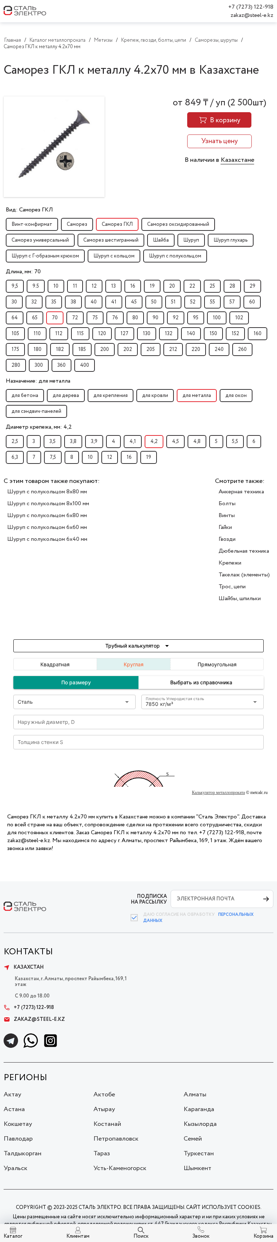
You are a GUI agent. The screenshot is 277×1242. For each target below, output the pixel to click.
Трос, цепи (232, 587)
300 (39, 365)
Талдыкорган (22, 1153)
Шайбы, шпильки (240, 598)
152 (235, 333)
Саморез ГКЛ (117, 224)
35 (53, 302)
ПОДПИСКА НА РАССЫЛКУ (149, 899)
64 (15, 317)
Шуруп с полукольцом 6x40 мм (47, 539)
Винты (227, 515)
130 (146, 333)
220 (196, 349)
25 (212, 286)
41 (113, 302)
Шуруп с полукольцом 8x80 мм (47, 492)
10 (55, 286)
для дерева (66, 395)
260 (242, 349)
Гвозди (227, 539)
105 (15, 333)
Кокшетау (18, 1124)
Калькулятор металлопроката (218, 792)
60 (252, 302)
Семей (193, 1138)
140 (191, 333)
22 (192, 286)
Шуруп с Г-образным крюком (45, 256)
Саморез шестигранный (110, 240)
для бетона (25, 395)
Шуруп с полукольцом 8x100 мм (48, 503)
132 (168, 333)
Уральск (15, 1168)
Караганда (199, 1109)
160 (257, 333)
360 (61, 365)
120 (102, 333)
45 (134, 302)
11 (75, 286)
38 (73, 302)
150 (213, 333)
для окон (236, 395)
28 (232, 286)
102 (239, 317)
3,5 (52, 441)
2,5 (15, 441)
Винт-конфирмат (32, 224)
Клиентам (77, 1236)
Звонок (201, 1236)
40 (94, 302)
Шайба (161, 240)
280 (16, 365)
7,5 (53, 457)
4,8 (197, 441)
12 (94, 286)
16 (132, 286)
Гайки (225, 527)
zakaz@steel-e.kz (251, 15)
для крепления (110, 395)
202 (127, 349)
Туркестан (199, 1153)
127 (124, 333)
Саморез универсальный (40, 240)
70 (55, 317)
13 (113, 286)
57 (232, 302)
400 (84, 365)
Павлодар (18, 1138)
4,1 (132, 441)
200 (104, 349)
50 (154, 302)
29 (252, 286)
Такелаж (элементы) (244, 575)
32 (34, 302)
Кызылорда (200, 1124)
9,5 (15, 286)
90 (155, 317)
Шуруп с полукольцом (175, 256)
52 (192, 302)
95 (195, 317)
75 (95, 317)
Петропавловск (115, 1138)
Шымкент (197, 1168)
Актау (12, 1094)
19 (152, 286)
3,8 (73, 441)
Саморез (77, 224)
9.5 (35, 286)
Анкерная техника (241, 492)
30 (14, 302)
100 (217, 317)
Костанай (107, 1124)
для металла (197, 395)
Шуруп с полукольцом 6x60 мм (47, 527)
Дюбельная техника (244, 551)
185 (82, 349)
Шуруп (191, 240)
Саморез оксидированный (178, 224)
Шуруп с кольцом (114, 256)
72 (75, 317)
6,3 (15, 457)
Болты (227, 503)
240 (219, 349)
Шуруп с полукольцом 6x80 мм (47, 515)
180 (37, 349)
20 (172, 286)
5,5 (235, 441)
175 (15, 349)
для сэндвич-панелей (36, 411)
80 (135, 317)
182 (60, 349)
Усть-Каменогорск (119, 1168)
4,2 (154, 441)
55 (212, 302)
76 (115, 317)
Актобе (104, 1094)
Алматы (195, 1094)
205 (150, 349)
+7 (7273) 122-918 (250, 7)
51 (173, 302)
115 (80, 333)
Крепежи (230, 563)
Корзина (263, 1236)
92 (176, 317)
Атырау (104, 1109)
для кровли (155, 395)
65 (35, 317)
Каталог (13, 1236)
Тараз (101, 1153)
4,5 (175, 441)
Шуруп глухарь (231, 240)
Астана (14, 1109)
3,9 (94, 441)
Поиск (141, 1236)
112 (58, 333)
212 (173, 349)
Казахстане (237, 160)
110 (37, 333)
